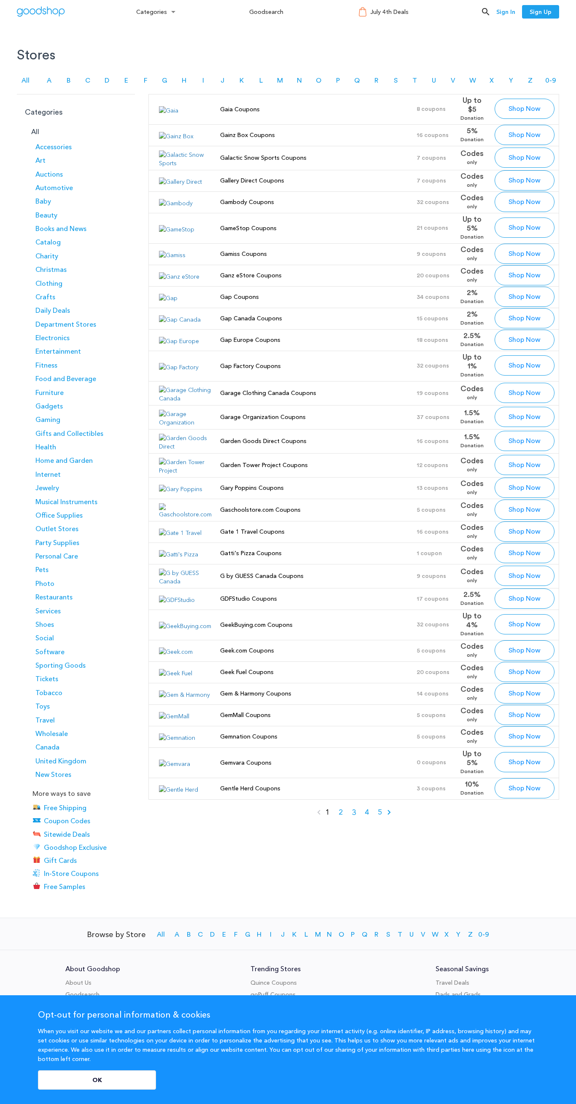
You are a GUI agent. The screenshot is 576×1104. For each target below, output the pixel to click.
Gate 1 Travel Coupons (252, 531)
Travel (45, 720)
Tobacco (48, 692)
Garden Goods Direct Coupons (263, 441)
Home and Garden (64, 460)
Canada (47, 747)
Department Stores (65, 324)
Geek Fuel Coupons (247, 672)
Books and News (60, 228)
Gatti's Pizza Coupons (251, 553)
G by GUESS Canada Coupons (262, 576)
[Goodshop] (41, 11)
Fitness (46, 365)
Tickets (46, 678)
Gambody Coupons (247, 202)
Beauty (46, 215)
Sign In (505, 12)
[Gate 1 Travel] (180, 533)
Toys (42, 706)
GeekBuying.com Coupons (256, 625)
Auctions (49, 174)
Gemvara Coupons (246, 762)
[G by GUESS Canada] (185, 581)
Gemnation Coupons (248, 736)
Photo (44, 583)
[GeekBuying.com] (185, 626)
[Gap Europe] (179, 341)
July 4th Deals (389, 12)
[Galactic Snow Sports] (185, 163)
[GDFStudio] (177, 600)
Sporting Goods (60, 665)
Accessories (53, 146)
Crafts (45, 297)
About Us (78, 982)
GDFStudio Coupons (248, 598)
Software (50, 651)
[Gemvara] (174, 764)
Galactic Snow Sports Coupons (263, 157)
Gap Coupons (239, 297)
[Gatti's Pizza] (178, 554)
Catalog (48, 242)
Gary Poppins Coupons (252, 488)
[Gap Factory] (179, 367)
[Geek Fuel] (175, 673)
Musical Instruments (66, 501)
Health (45, 447)
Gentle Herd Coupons (250, 788)
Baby (43, 201)
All (26, 80)
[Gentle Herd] (178, 789)
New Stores (53, 774)
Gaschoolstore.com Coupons (260, 509)
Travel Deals (452, 982)
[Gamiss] (172, 255)
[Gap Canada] (180, 319)
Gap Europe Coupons (250, 340)
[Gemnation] (177, 737)
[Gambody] (176, 203)
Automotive (54, 187)
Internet (48, 474)
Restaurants (54, 597)
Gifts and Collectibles (69, 433)
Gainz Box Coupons (247, 135)
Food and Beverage (65, 378)
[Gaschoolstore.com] (185, 514)
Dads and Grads (458, 994)
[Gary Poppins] (180, 489)
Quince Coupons (273, 982)
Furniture (49, 392)
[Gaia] (168, 110)
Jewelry (47, 488)
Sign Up (541, 12)
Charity (46, 256)
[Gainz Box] (176, 136)
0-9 (550, 80)
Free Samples (64, 886)
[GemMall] (174, 716)
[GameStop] (176, 229)
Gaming (47, 419)
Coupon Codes (67, 821)
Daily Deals (52, 310)
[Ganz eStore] (179, 276)
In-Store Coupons (71, 873)
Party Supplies (57, 542)
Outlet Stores (56, 528)
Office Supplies (59, 515)
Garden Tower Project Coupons (264, 465)
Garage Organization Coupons (263, 417)
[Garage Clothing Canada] (185, 398)
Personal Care (56, 556)
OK (97, 1080)
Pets (41, 569)
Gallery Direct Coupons (252, 180)
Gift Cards (60, 860)
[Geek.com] (176, 651)
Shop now (525, 108)
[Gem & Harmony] (184, 694)
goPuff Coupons (273, 994)
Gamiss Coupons (243, 254)
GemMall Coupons (245, 715)
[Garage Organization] (185, 422)
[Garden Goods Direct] (185, 446)
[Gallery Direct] (180, 181)
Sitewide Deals (67, 834)
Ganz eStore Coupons (251, 275)
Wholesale (51, 733)
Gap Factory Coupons (250, 366)
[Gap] (168, 298)
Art (40, 160)
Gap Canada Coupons (251, 318)
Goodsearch (266, 12)
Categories (151, 12)
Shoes (44, 624)
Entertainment (58, 351)
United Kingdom (60, 761)
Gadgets (49, 406)
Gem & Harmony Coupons (255, 693)
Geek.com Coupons (247, 650)
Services (48, 611)
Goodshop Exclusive (75, 847)
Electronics (52, 337)
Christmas (51, 269)
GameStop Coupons (248, 228)
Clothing (48, 283)
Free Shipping (65, 807)
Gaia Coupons (240, 109)
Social (44, 638)
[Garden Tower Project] (185, 470)
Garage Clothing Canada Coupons (268, 393)
